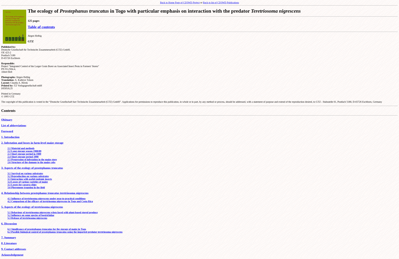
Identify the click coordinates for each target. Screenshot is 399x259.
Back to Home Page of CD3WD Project (180, 2)
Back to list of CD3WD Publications (221, 2)
